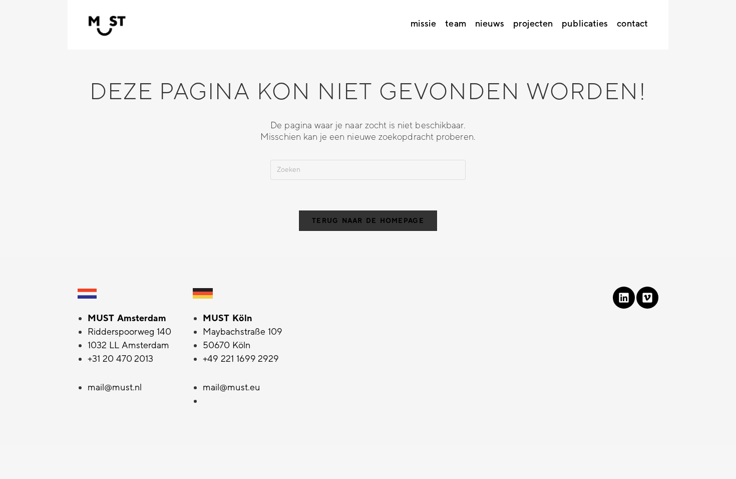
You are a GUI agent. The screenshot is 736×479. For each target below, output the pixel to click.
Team (455, 24)
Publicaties (585, 24)
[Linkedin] (624, 298)
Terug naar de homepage (368, 220)
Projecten (533, 24)
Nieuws (490, 24)
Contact (632, 24)
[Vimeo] (647, 298)
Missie (424, 24)
